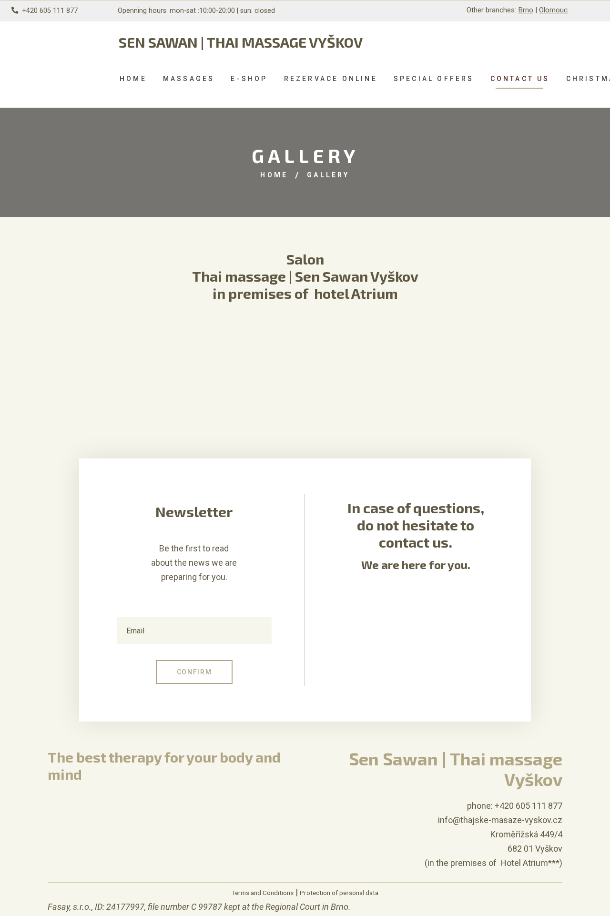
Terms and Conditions (263, 892)
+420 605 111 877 (50, 11)
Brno (525, 10)
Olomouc (553, 10)
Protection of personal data (339, 892)
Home (274, 175)
